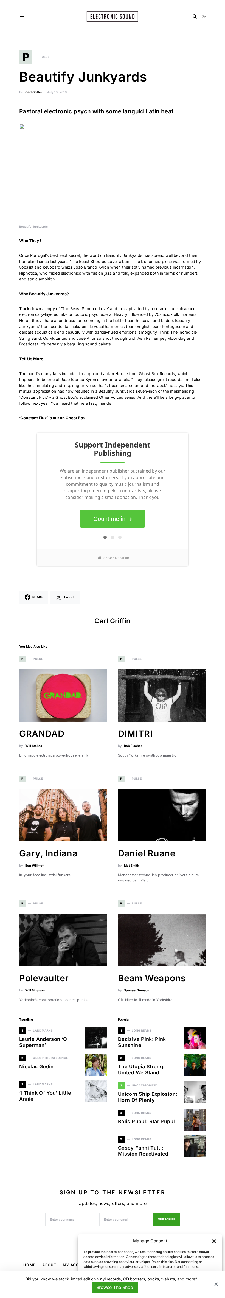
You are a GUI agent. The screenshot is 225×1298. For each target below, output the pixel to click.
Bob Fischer (133, 746)
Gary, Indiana (48, 853)
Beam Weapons (152, 978)
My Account (76, 1265)
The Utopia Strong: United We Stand (141, 1070)
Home (29, 1265)
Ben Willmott (34, 865)
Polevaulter (44, 978)
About (49, 1265)
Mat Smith (131, 865)
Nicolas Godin (36, 1066)
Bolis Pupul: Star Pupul (146, 1121)
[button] (214, 1241)
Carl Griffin (33, 92)
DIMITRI (135, 733)
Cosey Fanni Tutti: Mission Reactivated (143, 1151)
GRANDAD (41, 733)
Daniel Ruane (147, 853)
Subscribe (166, 1219)
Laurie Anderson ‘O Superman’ (43, 1042)
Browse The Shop (114, 1287)
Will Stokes (33, 746)
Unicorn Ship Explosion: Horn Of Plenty (147, 1097)
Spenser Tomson (136, 990)
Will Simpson (35, 990)
